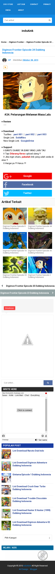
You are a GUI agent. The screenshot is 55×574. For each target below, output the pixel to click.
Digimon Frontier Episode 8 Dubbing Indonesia (14, 227)
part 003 (41, 134)
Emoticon (9, 308)
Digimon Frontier (16, 42)
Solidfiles (21, 137)
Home (4, 42)
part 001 (18, 134)
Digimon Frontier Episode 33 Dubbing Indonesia (15, 276)
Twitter (27, 193)
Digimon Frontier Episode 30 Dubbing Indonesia (40, 252)
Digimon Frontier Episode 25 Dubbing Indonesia (30, 286)
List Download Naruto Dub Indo (28, 450)
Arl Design (23, 569)
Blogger (33, 569)
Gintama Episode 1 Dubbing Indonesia (32, 474)
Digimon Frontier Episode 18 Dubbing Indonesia (15, 252)
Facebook (27, 184)
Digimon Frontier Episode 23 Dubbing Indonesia (24, 293)
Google (27, 176)
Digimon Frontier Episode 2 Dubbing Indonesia (39, 276)
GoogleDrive (27, 140)
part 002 (30, 134)
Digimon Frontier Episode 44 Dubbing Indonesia (40, 227)
